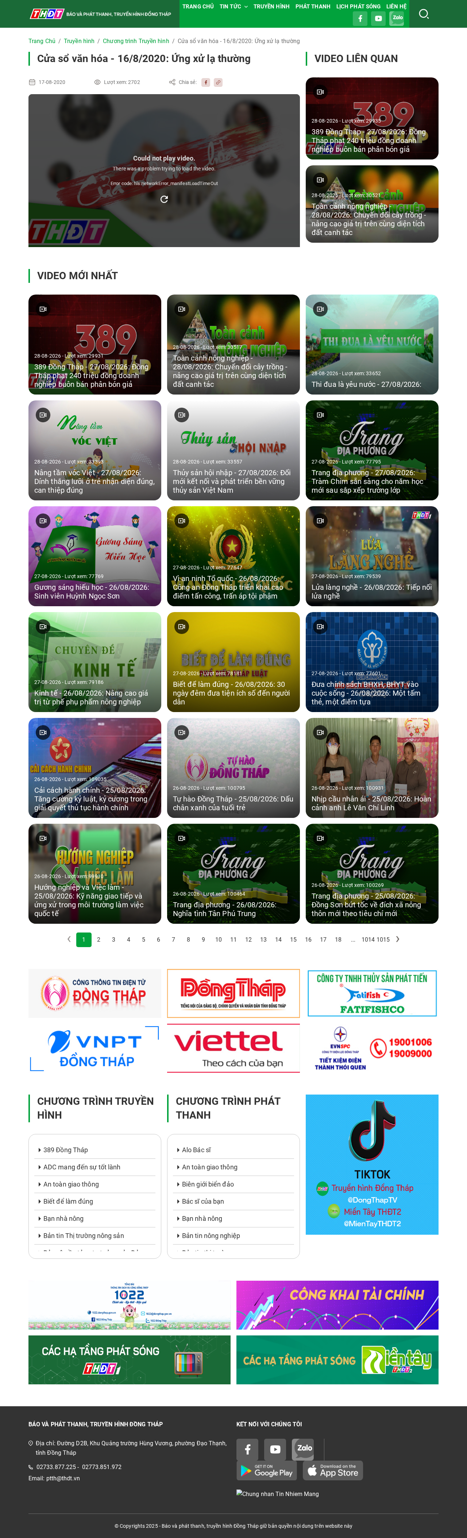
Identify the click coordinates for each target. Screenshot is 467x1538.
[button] (398, 940)
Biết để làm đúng (68, 1201)
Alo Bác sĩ (196, 1150)
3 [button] (113, 939)
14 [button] (278, 939)
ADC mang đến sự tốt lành (81, 1167)
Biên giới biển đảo (208, 1184)
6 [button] (158, 939)
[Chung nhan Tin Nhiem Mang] (337, 1494)
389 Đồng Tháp (65, 1150)
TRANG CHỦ (198, 6)
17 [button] (323, 939)
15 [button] (293, 939)
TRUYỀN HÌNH (272, 6)
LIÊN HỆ (396, 6)
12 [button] (248, 939)
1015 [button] (383, 939)
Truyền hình (79, 41)
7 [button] (173, 939)
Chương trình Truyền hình (136, 41)
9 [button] (203, 939)
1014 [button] (368, 939)
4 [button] (128, 939)
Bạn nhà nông (63, 1218)
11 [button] (233, 939)
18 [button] (338, 939)
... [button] (353, 939)
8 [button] (188, 939)
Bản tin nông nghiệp (211, 1235)
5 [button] (143, 939)
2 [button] (98, 939)
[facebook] (204, 82)
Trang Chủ (41, 41)
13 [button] (263, 939)
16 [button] (308, 939)
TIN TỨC (230, 6)
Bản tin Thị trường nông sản (83, 1235)
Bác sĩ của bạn (203, 1201)
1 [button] (83, 939)
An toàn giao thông (71, 1184)
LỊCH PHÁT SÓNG (358, 6)
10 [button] (218, 939)
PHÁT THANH (313, 6)
